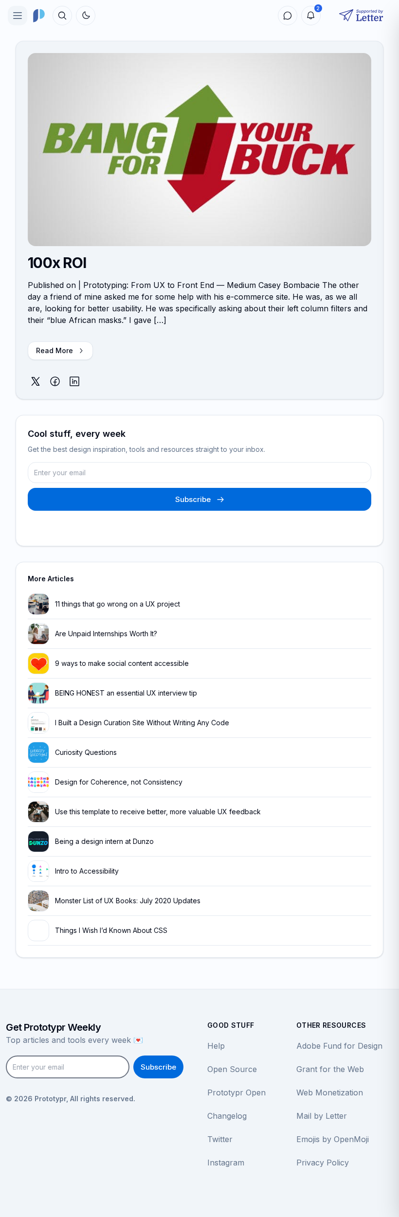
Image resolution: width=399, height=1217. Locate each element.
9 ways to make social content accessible (122, 663)
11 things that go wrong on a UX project (117, 604)
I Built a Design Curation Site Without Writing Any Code (142, 722)
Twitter (220, 1139)
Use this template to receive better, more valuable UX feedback (158, 811)
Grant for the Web (330, 1069)
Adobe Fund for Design (339, 1046)
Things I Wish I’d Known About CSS (111, 930)
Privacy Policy (322, 1162)
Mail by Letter (321, 1116)
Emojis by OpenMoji (332, 1139)
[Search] (62, 15)
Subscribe (193, 499)
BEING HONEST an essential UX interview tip (126, 693)
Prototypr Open (236, 1092)
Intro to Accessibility (87, 871)
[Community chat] (287, 15)
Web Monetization (329, 1092)
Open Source (232, 1069)
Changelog (227, 1116)
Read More (54, 350)
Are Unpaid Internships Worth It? (106, 633)
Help (216, 1046)
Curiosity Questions (86, 752)
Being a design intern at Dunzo (104, 841)
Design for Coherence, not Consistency (118, 782)
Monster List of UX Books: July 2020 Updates (127, 900)
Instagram (225, 1162)
